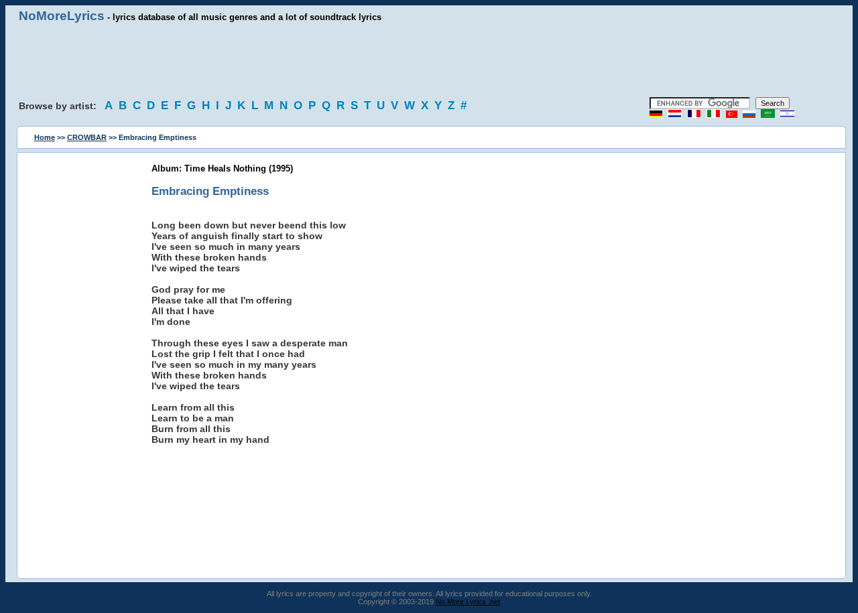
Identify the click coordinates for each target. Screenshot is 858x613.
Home (44, 137)
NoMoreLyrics (62, 16)
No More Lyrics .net (468, 602)
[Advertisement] (429, 60)
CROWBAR (87, 137)
